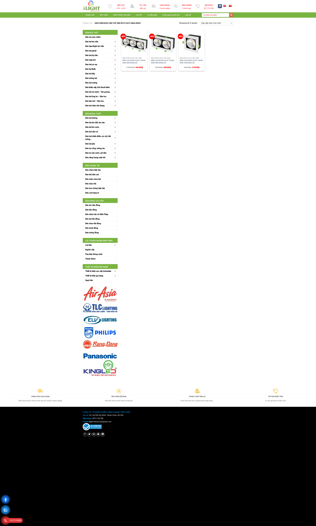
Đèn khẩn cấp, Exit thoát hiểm (97, 87)
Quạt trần (89, 280)
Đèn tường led (91, 78)
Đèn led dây (90, 74)
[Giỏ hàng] (220, 6)
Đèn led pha (90, 144)
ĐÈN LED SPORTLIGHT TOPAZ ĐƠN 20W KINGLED (162, 61)
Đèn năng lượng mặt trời (95, 157)
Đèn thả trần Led (92, 174)
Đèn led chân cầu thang (95, 106)
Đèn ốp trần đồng (92, 219)
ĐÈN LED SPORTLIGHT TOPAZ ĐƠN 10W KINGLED (191, 61)
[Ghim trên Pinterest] (98, 434)
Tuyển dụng (152, 15)
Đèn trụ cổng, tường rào (95, 148)
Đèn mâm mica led (93, 179)
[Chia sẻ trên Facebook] (85, 434)
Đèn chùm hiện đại (93, 170)
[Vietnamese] (230, 5)
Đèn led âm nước (92, 127)
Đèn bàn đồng (91, 210)
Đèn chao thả (90, 184)
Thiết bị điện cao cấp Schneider (98, 271)
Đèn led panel (90, 51)
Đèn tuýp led (90, 60)
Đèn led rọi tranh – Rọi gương (97, 92)
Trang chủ (89, 15)
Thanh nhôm (90, 259)
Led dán (88, 245)
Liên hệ (188, 15)
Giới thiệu (103, 15)
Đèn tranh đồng (91, 228)
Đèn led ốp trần (91, 55)
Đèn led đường (91, 118)
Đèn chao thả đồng (93, 223)
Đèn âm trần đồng (92, 205)
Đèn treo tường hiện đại (95, 188)
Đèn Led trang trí (92, 193)
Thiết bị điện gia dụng (94, 276)
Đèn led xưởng (91, 83)
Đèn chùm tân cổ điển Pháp (96, 214)
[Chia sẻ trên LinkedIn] (103, 434)
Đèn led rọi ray (91, 64)
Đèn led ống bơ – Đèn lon (95, 96)
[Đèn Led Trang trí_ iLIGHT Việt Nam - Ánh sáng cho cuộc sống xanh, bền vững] (93, 6)
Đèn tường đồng (92, 232)
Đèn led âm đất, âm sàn (95, 122)
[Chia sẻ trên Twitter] (89, 434)
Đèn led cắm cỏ (91, 132)
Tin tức (139, 15)
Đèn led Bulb (90, 69)
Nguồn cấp (89, 250)
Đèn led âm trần (91, 42)
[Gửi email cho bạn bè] (94, 434)
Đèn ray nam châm (93, 37)
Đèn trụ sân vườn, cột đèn (95, 153)
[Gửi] (231, 15)
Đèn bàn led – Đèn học (94, 101)
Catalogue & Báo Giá (171, 15)
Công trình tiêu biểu (122, 15)
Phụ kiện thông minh (93, 254)
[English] (224, 5)
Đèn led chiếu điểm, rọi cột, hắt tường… (98, 137)
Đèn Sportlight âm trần (94, 46)
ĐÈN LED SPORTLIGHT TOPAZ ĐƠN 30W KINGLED (134, 61)
